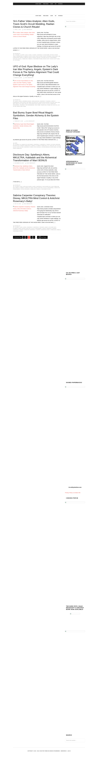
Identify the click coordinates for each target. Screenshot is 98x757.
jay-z (48, 145)
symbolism (24, 58)
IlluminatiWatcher (49, 9)
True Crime (37, 105)
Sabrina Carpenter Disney (43, 229)
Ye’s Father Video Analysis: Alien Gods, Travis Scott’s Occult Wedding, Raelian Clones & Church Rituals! (34, 24)
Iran (56, 102)
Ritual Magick (37, 147)
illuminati (25, 56)
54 (38, 237)
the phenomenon (30, 105)
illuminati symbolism (41, 145)
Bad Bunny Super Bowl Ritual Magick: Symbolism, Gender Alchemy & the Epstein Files (36, 115)
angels (20, 101)
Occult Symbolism (51, 103)
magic (30, 57)
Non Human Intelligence (35, 103)
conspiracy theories (45, 101)
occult (48, 57)
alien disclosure (27, 186)
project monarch (47, 228)
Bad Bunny (30, 144)
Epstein (52, 54)
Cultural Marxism (55, 144)
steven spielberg (25, 189)
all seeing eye (23, 144)
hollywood (16, 187)
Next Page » (44, 237)
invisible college (49, 102)
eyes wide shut (52, 227)
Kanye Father (39, 56)
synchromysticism (37, 58)
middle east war (20, 103)
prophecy (22, 105)
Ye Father (17, 60)
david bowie (46, 54)
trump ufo (49, 105)
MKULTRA (52, 145)
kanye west (55, 56)
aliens (30, 54)
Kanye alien (32, 56)
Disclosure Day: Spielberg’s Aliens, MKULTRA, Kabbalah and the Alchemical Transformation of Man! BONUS (35, 157)
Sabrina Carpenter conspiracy (27, 229)
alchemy (22, 54)
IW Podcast (17, 53)
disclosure (23, 102)
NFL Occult (58, 145)
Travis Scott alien (55, 58)
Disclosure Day (47, 186)
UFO (56, 105)
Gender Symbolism (25, 145)
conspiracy (40, 54)
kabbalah (27, 187)
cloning (34, 54)
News (16, 143)
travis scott (46, 58)
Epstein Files (35, 102)
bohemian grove (27, 101)
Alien (26, 54)
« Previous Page (18, 237)
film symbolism (55, 186)
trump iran (44, 105)
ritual (20, 58)
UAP (54, 105)
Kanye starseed (47, 56)
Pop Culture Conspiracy (23, 147)
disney (46, 227)
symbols (30, 58)
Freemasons (19, 56)
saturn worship (45, 147)
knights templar (24, 57)
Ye (13, 60)
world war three (21, 106)
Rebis (31, 147)
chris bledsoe (35, 101)
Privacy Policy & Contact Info (72, 492)
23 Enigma (17, 54)
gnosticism (42, 102)
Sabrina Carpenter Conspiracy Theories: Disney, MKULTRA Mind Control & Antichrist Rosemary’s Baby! (36, 198)
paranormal (53, 57)
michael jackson (41, 57)
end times (28, 102)
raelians (15, 58)
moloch (27, 103)
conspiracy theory (45, 144)
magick (34, 57)
